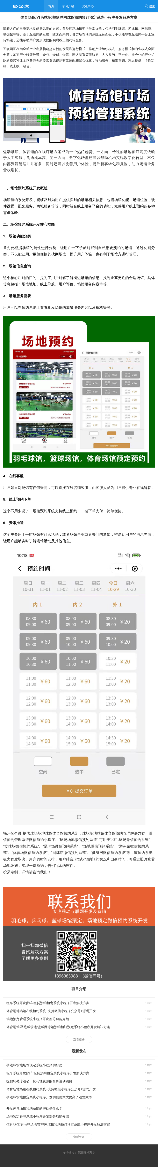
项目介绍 (68, 6)
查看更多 (79, 1039)
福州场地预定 (86, 1152)
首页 (51, 6)
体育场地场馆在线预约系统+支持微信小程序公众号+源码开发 (51, 1011)
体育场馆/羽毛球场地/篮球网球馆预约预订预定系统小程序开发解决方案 (58, 1027)
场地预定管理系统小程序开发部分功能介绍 (37, 1019)
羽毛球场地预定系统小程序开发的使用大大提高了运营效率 (49, 1097)
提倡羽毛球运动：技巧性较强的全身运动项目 (39, 1081)
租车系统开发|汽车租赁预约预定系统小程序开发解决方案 (47, 1003)
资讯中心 (88, 6)
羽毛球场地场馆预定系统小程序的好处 (34, 1065)
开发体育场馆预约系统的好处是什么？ (34, 1108)
